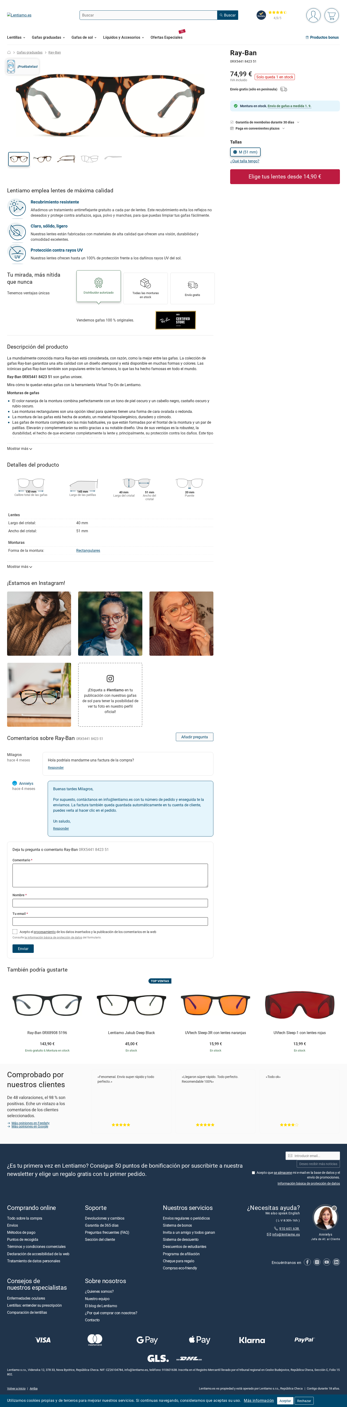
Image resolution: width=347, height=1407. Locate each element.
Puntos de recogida (22, 1239)
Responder (56, 767)
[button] (19, 159)
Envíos (12, 1225)
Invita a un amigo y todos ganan (189, 1232)
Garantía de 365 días (101, 1225)
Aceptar (285, 1401)
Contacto (92, 1319)
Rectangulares (88, 550)
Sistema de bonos (177, 1225)
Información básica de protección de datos (309, 1183)
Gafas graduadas (29, 52)
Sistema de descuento (181, 1239)
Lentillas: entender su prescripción (34, 1305)
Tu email (20, 913)
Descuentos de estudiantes (184, 1246)
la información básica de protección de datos (53, 937)
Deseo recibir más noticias (318, 1163)
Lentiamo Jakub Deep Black (131, 1033)
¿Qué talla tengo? (244, 161)
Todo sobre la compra (24, 1218)
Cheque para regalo (178, 1260)
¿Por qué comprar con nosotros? (111, 1312)
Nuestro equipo (97, 1298)
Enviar (23, 948)
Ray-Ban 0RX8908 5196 (47, 1033)
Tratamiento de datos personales (33, 1260)
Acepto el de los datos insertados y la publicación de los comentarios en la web (84, 934)
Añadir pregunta (194, 736)
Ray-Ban (54, 52)
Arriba (34, 1388)
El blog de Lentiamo (101, 1305)
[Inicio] (9, 52)
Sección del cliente (100, 1239)
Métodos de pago (21, 1232)
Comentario (22, 860)
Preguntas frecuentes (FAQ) (107, 1232)
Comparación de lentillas (27, 1312)
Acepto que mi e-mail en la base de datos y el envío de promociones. (298, 1174)
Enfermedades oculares (26, 1298)
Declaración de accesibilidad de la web (38, 1253)
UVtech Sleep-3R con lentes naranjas (215, 1033)
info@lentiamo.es (286, 1234)
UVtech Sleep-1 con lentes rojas (300, 1033)
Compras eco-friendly (180, 1268)
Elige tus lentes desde (285, 176)
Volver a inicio (16, 1388)
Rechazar (304, 1401)
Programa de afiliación (181, 1253)
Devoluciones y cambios (104, 1218)
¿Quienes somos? (99, 1291)
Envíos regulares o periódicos (187, 1218)
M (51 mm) (248, 152)
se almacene (283, 1172)
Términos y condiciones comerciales (36, 1246)
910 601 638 (289, 1228)
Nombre (20, 895)
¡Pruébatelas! (27, 66)
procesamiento (45, 932)
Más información (259, 1400)
